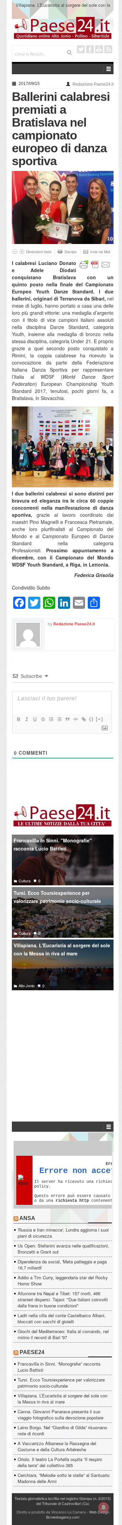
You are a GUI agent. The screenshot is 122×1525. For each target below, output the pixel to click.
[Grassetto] (18, 719)
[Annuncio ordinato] (51, 719)
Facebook (90, 49)
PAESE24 (32, 1352)
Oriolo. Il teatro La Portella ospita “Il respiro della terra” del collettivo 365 (60, 1462)
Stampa (70, 251)
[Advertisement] (63, 1045)
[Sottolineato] (34, 719)
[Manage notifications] (103, 1507)
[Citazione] (67, 719)
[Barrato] (43, 719)
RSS (108, 49)
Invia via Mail (100, 251)
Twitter (81, 49)
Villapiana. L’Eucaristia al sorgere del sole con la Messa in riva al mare (63, 8)
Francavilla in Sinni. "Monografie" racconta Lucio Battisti (53, 844)
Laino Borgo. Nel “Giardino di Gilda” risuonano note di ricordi (62, 1430)
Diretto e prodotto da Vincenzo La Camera (51, 1512)
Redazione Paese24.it (93, 84)
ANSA (27, 1218)
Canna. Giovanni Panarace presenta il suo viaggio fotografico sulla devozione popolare (60, 1414)
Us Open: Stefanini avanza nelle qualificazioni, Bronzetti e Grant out (63, 1248)
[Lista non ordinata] (59, 719)
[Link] (83, 719)
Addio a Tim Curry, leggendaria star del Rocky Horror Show (63, 1280)
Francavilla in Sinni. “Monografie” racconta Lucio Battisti (59, 1367)
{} (91, 719)
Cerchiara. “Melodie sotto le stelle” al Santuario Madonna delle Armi (63, 1478)
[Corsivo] (26, 719)
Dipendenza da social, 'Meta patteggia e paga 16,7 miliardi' (62, 1264)
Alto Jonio (27, 985)
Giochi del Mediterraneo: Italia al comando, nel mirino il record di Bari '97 (63, 1334)
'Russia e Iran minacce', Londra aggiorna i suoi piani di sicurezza (63, 1232)
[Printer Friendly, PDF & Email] (95, 264)
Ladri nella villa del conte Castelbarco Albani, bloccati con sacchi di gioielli (62, 1318)
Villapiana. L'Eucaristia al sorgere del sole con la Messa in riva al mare (62, 949)
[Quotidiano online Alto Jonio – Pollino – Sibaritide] (63, 27)
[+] (99, 719)
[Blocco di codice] (75, 719)
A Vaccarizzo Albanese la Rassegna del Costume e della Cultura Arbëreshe (57, 1446)
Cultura (24, 880)
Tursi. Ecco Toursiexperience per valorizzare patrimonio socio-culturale (57, 897)
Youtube (99, 49)
